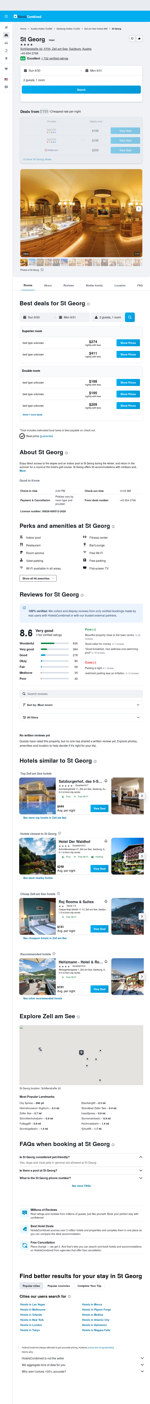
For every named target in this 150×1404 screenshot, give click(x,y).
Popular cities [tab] (31, 1286)
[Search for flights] (6, 27)
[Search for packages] (6, 50)
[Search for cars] (6, 43)
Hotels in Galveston (94, 1325)
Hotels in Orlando (31, 1314)
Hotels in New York (32, 1320)
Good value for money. (104, 644)
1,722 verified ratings (54, 58)
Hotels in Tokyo (30, 1330)
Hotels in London (31, 1325)
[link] (44, 817)
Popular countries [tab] (59, 1286)
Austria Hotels (38, 28)
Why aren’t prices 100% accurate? (44, 1371)
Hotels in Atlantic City (95, 1320)
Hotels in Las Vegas (32, 1304)
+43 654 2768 (29, 53)
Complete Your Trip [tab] (89, 1286)
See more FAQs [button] (81, 1186)
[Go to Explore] (6, 58)
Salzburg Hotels (64, 28)
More (23, 470)
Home (23, 28)
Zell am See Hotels (93, 28)
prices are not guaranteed (101, 1347)
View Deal (99, 808)
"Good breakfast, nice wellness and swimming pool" (111, 650)
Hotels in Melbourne (33, 1309)
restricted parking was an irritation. (112, 673)
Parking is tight (99, 668)
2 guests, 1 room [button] (34, 80)
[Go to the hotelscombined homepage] (27, 16)
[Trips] (6, 69)
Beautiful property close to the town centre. (112, 636)
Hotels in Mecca (92, 1304)
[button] (6, 16)
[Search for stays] (6, 35)
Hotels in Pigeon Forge (96, 1309)
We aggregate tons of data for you (43, 1365)
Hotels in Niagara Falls (96, 1330)
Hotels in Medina (92, 1314)
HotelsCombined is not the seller (43, 1358)
